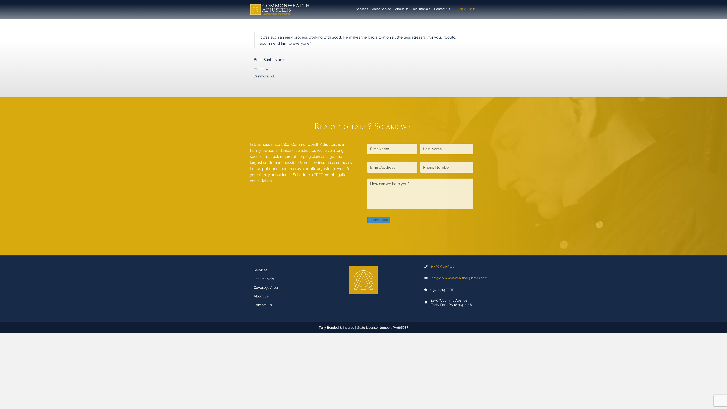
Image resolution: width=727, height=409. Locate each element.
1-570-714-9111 (442, 266)
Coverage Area (266, 288)
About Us (261, 296)
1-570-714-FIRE (442, 290)
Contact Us (263, 305)
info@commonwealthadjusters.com (459, 278)
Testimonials (264, 279)
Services (261, 270)
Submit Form (379, 220)
